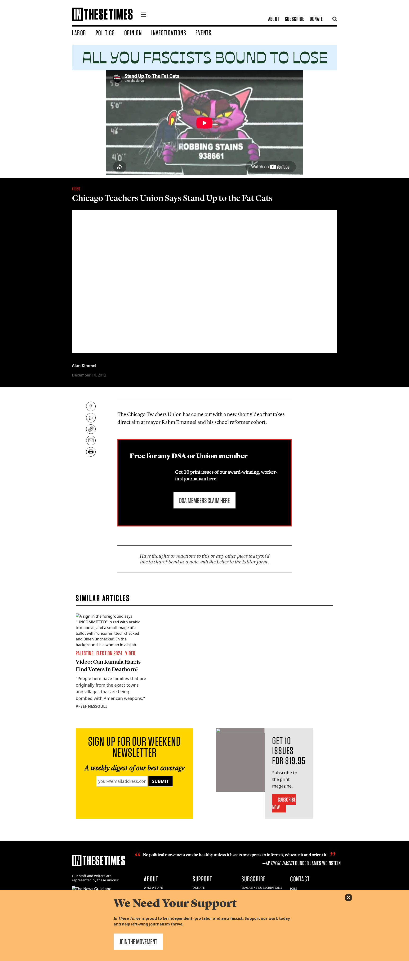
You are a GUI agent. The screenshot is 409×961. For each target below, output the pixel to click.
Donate (316, 18)
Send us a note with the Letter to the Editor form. (219, 561)
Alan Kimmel (84, 365)
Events (203, 32)
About (273, 18)
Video (76, 188)
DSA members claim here (204, 500)
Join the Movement (138, 941)
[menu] (143, 15)
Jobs (293, 889)
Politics (105, 32)
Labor (79, 32)
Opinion (133, 32)
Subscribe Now (284, 803)
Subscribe (294, 18)
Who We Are (153, 888)
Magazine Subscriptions (261, 888)
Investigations (168, 32)
